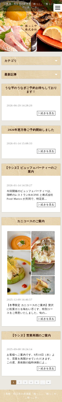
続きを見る (47, 113)
